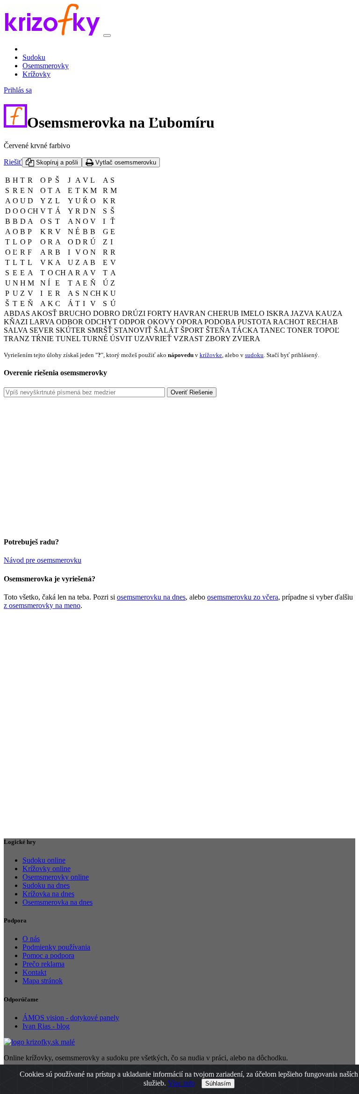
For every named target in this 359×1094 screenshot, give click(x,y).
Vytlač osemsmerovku (124, 162)
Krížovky (36, 74)
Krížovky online (46, 868)
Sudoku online (43, 860)
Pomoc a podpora (48, 955)
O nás (31, 939)
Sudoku (33, 57)
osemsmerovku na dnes (151, 597)
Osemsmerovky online (55, 877)
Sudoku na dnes (46, 885)
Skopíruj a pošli (56, 162)
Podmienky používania (56, 947)
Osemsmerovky (45, 66)
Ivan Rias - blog (46, 1026)
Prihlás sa (18, 90)
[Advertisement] (179, 462)
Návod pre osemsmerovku (42, 560)
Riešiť (13, 162)
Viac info (181, 1083)
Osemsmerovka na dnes (57, 902)
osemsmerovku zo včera (242, 597)
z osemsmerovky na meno (42, 605)
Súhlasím (218, 1083)
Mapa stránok (42, 981)
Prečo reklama (43, 964)
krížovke (211, 354)
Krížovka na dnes (48, 894)
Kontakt (34, 972)
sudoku (254, 354)
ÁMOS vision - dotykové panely (70, 1018)
